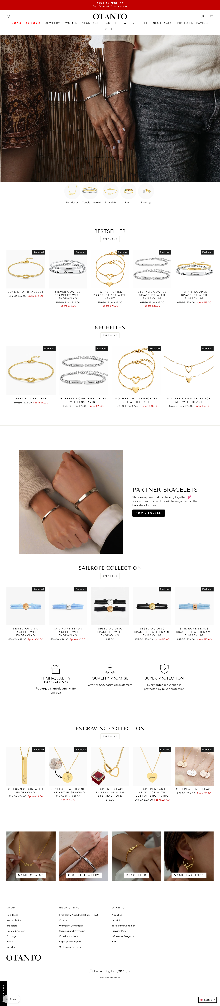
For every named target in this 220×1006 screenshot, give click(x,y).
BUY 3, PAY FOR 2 (26, 22)
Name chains (13, 920)
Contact (63, 920)
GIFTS (110, 29)
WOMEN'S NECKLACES (83, 22)
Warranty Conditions (71, 925)
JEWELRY (52, 22)
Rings (9, 941)
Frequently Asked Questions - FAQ (78, 914)
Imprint (116, 920)
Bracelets (11, 925)
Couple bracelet (15, 930)
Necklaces (12, 914)
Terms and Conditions (124, 925)
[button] (207, 999)
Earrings (11, 936)
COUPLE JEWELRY (120, 22)
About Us (117, 914)
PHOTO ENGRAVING (192, 22)
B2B (114, 941)
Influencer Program (123, 936)
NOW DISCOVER (148, 512)
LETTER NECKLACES (156, 22)
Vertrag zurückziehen (71, 947)
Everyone (110, 239)
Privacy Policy (120, 930)
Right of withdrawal (70, 941)
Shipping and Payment (72, 930)
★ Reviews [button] (3, 993)
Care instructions (68, 936)
